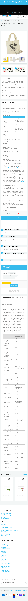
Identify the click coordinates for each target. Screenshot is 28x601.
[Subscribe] (19, 10)
